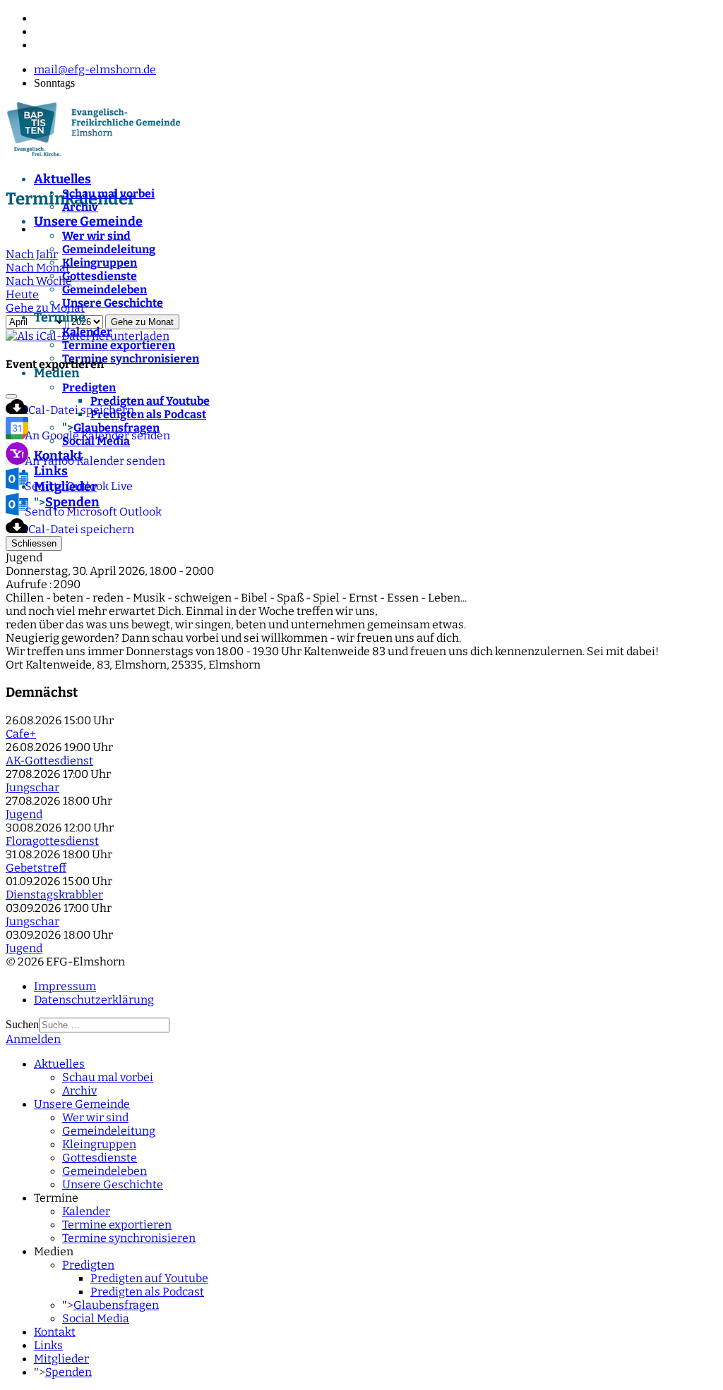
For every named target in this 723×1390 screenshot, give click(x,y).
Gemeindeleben (104, 289)
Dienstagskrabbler (54, 894)
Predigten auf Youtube (149, 1278)
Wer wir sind (96, 236)
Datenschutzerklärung (94, 999)
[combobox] (104, 1025)
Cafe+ (21, 733)
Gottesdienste (99, 276)
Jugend (24, 814)
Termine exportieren (118, 345)
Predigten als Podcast (147, 1291)
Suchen (22, 1024)
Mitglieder (61, 1358)
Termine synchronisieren (129, 1238)
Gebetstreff (36, 867)
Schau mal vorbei (108, 193)
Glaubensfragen (116, 1305)
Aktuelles (62, 179)
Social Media (95, 1318)
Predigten (88, 1265)
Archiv (80, 207)
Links (48, 1345)
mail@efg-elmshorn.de (95, 69)
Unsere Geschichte (112, 303)
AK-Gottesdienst (49, 760)
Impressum (65, 986)
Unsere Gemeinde (88, 221)
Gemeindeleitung (108, 249)
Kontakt (55, 1332)
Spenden (68, 1372)
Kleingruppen (99, 262)
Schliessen (33, 543)
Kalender (87, 332)
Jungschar (32, 787)
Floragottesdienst (52, 841)
